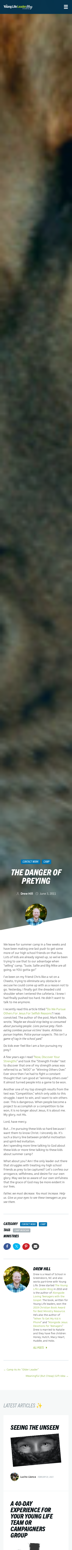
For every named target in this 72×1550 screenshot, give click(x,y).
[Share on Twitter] (16, 1246)
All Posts (38, 1347)
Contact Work (30, 861)
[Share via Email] (35, 1246)
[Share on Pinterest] (26, 1246)
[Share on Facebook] (7, 1246)
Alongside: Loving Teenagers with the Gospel (49, 1296)
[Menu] (66, 7)
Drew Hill (27, 894)
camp (46, 861)
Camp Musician (22, 1230)
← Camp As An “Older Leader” (21, 1369)
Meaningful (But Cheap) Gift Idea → (47, 1376)
